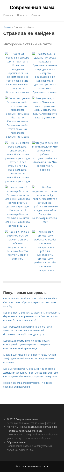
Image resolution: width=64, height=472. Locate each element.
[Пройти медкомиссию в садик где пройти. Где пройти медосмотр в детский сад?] (45, 202)
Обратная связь (16, 442)
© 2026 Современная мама (22, 419)
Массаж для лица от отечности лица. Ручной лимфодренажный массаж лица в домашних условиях (29, 358)
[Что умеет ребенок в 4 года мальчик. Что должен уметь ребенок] (45, 154)
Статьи (35, 15)
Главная (8, 15)
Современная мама (32, 7)
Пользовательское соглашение (38, 426)
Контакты (12, 426)
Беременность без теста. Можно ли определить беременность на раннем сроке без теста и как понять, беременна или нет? (31, 316)
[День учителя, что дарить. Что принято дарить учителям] (45, 106)
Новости (22, 15)
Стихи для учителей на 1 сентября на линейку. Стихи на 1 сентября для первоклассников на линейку (30, 302)
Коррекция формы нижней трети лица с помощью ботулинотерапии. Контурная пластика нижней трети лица (26, 344)
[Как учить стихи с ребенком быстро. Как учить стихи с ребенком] (18, 243)
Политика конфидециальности (24, 430)
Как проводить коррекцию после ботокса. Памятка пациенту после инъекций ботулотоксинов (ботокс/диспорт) (27, 330)
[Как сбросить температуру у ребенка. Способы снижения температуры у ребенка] (45, 251)
